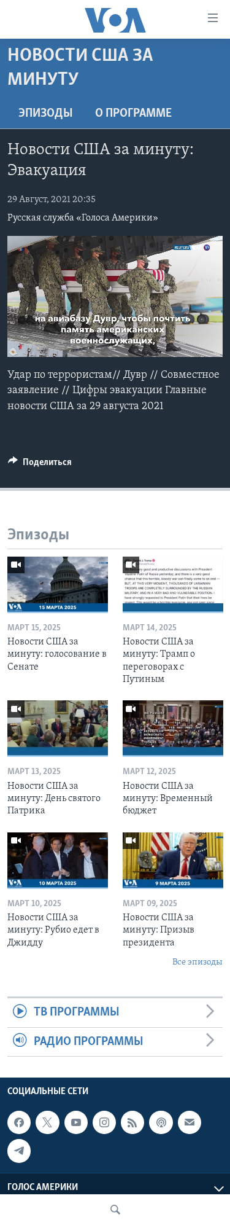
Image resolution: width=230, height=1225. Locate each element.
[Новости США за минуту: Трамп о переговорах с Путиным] (173, 585)
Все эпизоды (197, 962)
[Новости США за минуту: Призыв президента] (173, 860)
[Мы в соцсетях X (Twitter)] (47, 1122)
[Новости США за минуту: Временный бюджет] (173, 728)
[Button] (40, 465)
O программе (133, 114)
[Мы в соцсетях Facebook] (19, 1122)
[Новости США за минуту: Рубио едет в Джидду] (57, 860)
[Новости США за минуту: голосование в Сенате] (57, 585)
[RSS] (132, 1122)
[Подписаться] (189, 1122)
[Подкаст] (160, 1122)
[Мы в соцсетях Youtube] (76, 1122)
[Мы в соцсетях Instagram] (104, 1122)
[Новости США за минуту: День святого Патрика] (57, 728)
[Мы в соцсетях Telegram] (19, 1150)
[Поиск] (115, 1209)
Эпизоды (45, 114)
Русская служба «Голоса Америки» (82, 218)
